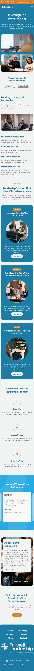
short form (10, 412)
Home (10, 631)
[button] (32, 7)
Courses (23, 634)
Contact (23, 638)
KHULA (26, 660)
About (10, 638)
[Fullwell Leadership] (7, 7)
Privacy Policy (13, 660)
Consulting (10, 634)
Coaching (23, 631)
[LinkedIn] (6, 660)
